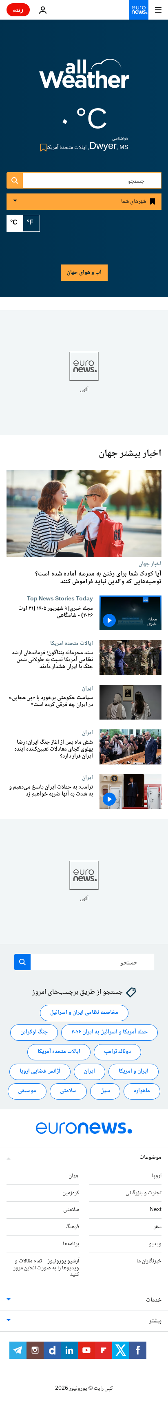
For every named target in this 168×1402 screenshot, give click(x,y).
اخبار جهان (150, 563)
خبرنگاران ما (149, 1261)
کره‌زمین (70, 1193)
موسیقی (27, 1091)
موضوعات (150, 1157)
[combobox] (84, 180)
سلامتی (68, 1091)
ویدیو (155, 1244)
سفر (157, 1227)
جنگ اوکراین (34, 1032)
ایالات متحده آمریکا (59, 1052)
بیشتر (155, 1321)
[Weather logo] (84, 79)
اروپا (156, 1176)
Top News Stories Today (60, 598)
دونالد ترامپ (117, 1052)
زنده (18, 9)
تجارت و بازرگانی (143, 1193)
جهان (74, 1176)
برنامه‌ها (71, 1244)
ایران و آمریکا (133, 1071)
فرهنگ (72, 1227)
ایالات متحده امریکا (71, 643)
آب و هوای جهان (84, 273)
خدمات (153, 1300)
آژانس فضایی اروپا (40, 1071)
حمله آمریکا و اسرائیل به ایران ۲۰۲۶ (109, 1032)
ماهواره (142, 1091)
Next (155, 1210)
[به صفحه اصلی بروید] (138, 10)
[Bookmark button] (41, 147)
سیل (105, 1091)
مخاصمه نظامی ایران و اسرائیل (84, 1013)
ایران (87, 688)
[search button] (15, 180)
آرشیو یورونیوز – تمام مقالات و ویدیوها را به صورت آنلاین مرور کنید (46, 1268)
